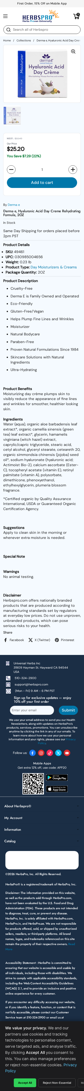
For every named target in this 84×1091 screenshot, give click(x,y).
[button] (76, 16)
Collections (24, 40)
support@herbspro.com (31, 684)
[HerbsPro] (41, 16)
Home (7, 40)
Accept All (25, 1082)
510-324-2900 (25, 678)
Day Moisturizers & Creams (54, 267)
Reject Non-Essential (57, 1082)
